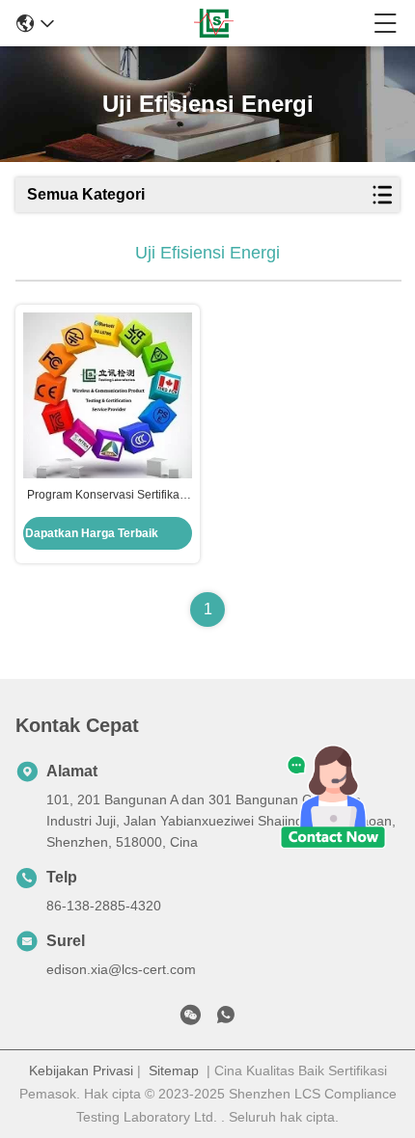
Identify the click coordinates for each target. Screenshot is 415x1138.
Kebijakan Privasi (81, 1070)
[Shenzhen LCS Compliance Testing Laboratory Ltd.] (214, 23)
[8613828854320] (225, 1018)
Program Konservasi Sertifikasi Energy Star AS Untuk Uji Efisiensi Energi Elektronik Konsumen (107, 495)
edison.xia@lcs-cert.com (121, 969)
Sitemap (174, 1070)
